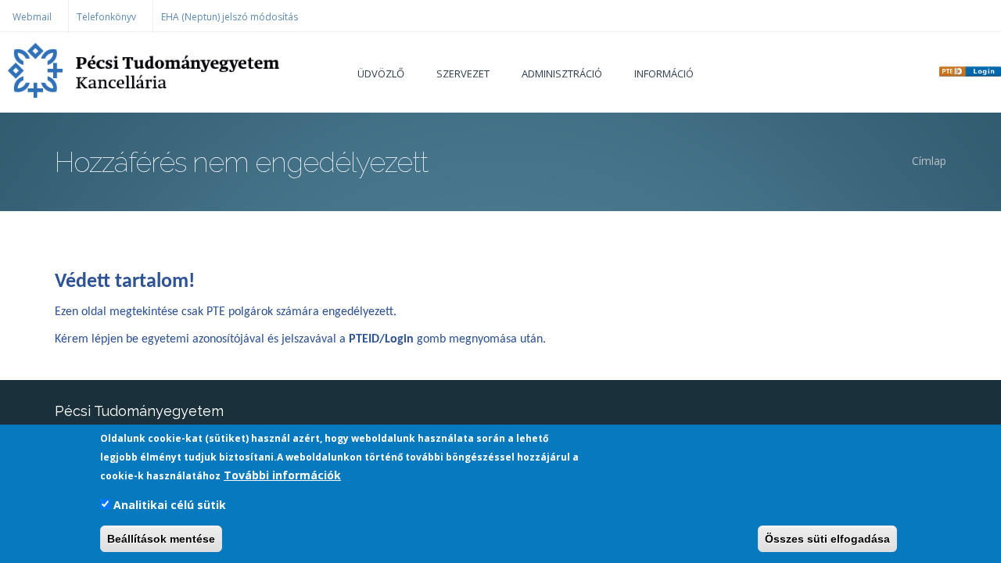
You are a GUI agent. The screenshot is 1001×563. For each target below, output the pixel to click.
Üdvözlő (380, 73)
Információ (664, 73)
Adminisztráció (562, 73)
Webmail (32, 16)
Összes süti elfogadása (827, 539)
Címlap (929, 160)
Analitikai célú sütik (169, 504)
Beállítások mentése (161, 539)
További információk (282, 475)
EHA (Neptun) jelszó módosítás (229, 16)
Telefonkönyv (106, 16)
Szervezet (463, 73)
